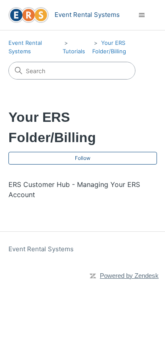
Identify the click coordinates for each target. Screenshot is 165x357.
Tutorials (74, 51)
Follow (83, 158)
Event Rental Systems (41, 249)
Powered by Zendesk (129, 275)
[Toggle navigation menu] (142, 15)
